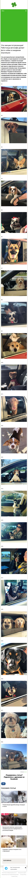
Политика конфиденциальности (9, 872)
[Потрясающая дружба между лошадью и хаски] (14, 797)
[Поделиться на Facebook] (3, 783)
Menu (3, 11)
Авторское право (22, 872)
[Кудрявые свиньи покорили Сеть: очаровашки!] (14, 841)
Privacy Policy (23, 874)
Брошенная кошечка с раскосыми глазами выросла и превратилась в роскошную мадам (12, 828)
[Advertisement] (14, 27)
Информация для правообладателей (10, 874)
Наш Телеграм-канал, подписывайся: (15, 868)
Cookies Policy (14, 876)
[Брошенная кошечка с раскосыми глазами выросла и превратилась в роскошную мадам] (14, 819)
